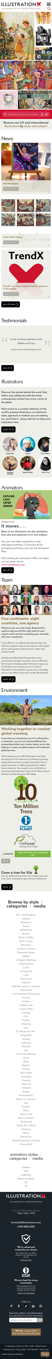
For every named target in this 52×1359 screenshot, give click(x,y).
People (26, 1091)
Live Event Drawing (26, 1054)
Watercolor (26, 1136)
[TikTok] (26, 1307)
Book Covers (26, 941)
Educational (26, 990)
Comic (26, 967)
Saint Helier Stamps (13, 237)
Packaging (26, 1076)
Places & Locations (26, 1099)
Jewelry (26, 1039)
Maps (26, 1061)
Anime (26, 926)
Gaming (26, 1012)
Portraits (26, 1106)
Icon (26, 1027)
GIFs (26, 1016)
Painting (26, 1080)
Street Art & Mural (26, 1125)
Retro (26, 1110)
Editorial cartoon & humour (26, 986)
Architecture (26, 930)
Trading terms (8, 1349)
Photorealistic (26, 1095)
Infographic (26, 1035)
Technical (26, 1129)
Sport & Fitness (26, 1118)
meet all (7, 429)
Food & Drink (26, 1009)
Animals (26, 918)
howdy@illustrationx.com (26, 1222)
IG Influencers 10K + (26, 1031)
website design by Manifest (12, 1354)
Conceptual (26, 971)
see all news (9, 304)
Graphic (26, 1020)
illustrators (12, 126)
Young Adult (26, 1144)
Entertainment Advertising (26, 994)
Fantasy (26, 997)
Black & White (26, 937)
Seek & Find (26, 1114)
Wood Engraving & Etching (26, 1140)
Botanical (26, 945)
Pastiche (26, 1088)
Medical (26, 1065)
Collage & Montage (26, 960)
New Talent (26, 1073)
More (5, 861)
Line (26, 1050)
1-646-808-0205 (26, 1226)
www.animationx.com (13, 564)
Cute (26, 975)
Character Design (26, 952)
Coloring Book (26, 963)
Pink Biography (10, 183)
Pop (26, 1103)
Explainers (26, 1175)
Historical (26, 1024)
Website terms (41, 1346)
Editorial (26, 982)
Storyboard (26, 1121)
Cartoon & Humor (26, 948)
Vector (26, 1133)
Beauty (26, 933)
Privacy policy (21, 1349)
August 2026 (26, 1331)
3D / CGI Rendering (26, 915)
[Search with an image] (46, 114)
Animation (26, 922)
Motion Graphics (26, 1178)
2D (26, 1182)
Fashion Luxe (26, 1005)
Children (26, 956)
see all (6, 368)
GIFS (26, 1171)
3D (26, 1186)
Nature (26, 1069)
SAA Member (32, 1349)
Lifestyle (26, 1046)
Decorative (26, 979)
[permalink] (48, 192)
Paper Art (26, 1084)
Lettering (26, 1042)
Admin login (44, 1349)
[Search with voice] (42, 114)
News (7, 138)
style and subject (35, 126)
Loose (26, 1058)
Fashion (26, 1001)
